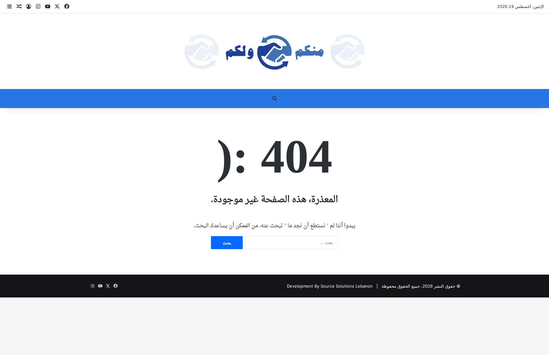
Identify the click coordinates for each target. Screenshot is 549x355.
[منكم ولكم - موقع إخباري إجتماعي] (274, 51)
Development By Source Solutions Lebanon (330, 286)
